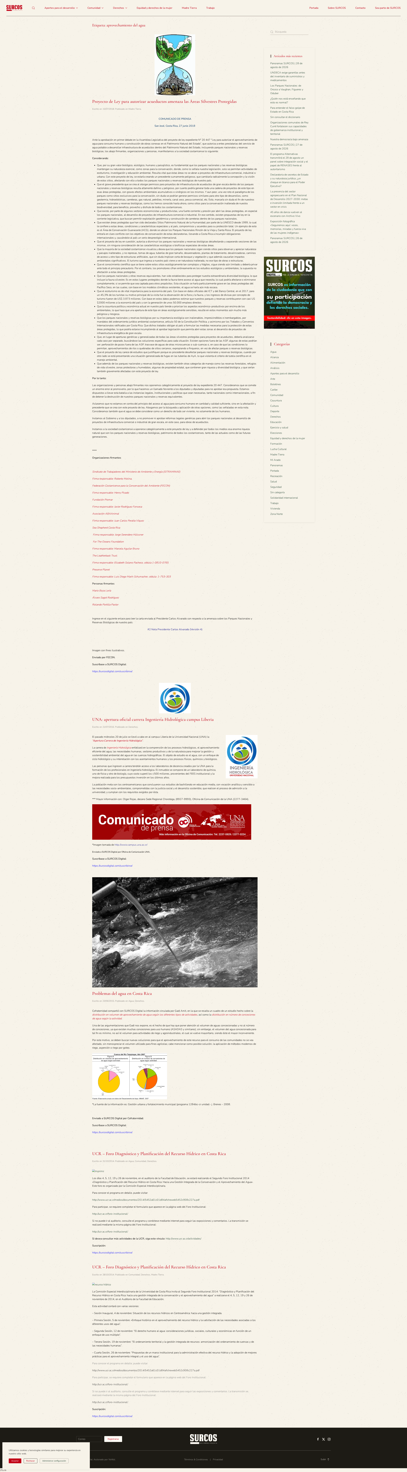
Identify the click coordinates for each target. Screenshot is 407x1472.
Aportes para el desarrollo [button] (60, 8)
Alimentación (277, 362)
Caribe (273, 389)
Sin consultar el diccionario (285, 117)
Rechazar (30, 1460)
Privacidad (218, 1459)
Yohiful (111, 1459)
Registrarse (113, 1439)
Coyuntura (276, 400)
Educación (276, 422)
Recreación (276, 476)
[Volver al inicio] (14, 8)
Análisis (274, 368)
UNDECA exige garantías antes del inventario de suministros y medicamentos (287, 76)
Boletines (275, 384)
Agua (131, 1000)
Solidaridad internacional (284, 498)
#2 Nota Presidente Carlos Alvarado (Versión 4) (175, 629)
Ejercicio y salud (279, 427)
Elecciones (276, 433)
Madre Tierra (189, 8)
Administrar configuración (54, 1460)
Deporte (274, 411)
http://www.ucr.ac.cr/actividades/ (183, 1238)
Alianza (274, 357)
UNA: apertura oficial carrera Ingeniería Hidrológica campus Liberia (153, 719)
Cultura (274, 406)
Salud (273, 481)
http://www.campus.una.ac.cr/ (131, 845)
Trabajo (210, 8)
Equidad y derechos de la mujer (154, 8)
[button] (33, 8)
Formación (276, 444)
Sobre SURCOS (337, 8)
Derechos (133, 726)
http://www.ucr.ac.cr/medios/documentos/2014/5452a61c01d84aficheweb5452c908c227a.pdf (146, 1200)
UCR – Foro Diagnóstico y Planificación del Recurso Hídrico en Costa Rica (159, 1153)
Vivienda (275, 508)
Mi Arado (275, 460)
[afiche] (101, 1284)
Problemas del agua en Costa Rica (122, 993)
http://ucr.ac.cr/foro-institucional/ (110, 1214)
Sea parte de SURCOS (388, 8)
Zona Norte (276, 514)
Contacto (360, 8)
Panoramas (276, 465)
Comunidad (140, 1161)
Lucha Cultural (278, 449)
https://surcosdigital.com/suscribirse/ (112, 671)
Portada (313, 8)
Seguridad (276, 487)
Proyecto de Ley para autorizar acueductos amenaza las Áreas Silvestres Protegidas (164, 101)
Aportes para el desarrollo (284, 373)
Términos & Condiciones (196, 1459)
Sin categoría (277, 492)
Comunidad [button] (93, 8)
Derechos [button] (118, 8)
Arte (272, 379)
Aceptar (15, 1460)
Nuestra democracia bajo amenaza (289, 139)
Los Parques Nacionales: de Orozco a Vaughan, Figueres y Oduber (286, 89)
